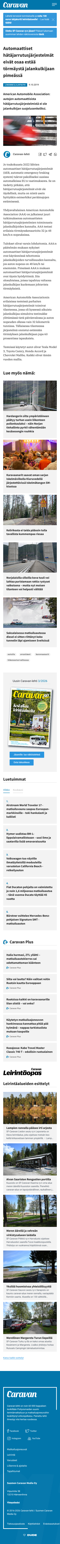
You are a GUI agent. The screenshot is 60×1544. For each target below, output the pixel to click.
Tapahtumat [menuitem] (13, 1471)
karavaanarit (42, 654)
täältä (8, 23)
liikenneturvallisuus (18, 660)
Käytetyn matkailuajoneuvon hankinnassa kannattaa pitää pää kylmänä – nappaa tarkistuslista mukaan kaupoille (27, 1025)
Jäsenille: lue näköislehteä (27, 754)
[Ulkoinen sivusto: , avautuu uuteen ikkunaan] (30, 717)
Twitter (33, 1430)
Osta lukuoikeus (22, 762)
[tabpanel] (30, 863)
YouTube (36, 1438)
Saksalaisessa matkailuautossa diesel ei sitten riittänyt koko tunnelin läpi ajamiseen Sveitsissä (27, 636)
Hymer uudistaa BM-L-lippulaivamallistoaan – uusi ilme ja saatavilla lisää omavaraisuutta (28, 837)
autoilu (11, 654)
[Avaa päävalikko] (54, 5)
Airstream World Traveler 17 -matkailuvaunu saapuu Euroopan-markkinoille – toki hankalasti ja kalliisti (27, 811)
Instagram (16, 1438)
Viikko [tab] (6, 789)
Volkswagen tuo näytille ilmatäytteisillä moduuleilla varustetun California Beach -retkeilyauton (24, 864)
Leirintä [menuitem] (11, 1454)
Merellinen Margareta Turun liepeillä (29, 1338)
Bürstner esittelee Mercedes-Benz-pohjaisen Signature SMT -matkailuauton (28, 919)
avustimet (25, 654)
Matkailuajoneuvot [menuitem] (17, 1449)
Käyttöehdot (34, 1524)
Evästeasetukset (51, 1524)
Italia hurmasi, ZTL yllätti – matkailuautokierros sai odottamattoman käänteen (23, 959)
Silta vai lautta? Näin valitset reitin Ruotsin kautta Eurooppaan (28, 981)
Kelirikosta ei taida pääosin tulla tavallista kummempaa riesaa (26, 532)
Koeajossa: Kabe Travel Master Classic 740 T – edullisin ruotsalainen (29, 1050)
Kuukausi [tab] (18, 789)
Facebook (14, 1430)
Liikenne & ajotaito (15, 85)
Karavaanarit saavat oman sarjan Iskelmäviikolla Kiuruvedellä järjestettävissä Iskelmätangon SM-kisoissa (28, 480)
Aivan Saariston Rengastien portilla (28, 1179)
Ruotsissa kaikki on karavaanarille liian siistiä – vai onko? (28, 1001)
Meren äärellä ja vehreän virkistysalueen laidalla (22, 1233)
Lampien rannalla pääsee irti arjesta (29, 1128)
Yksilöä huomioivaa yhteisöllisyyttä (28, 1286)
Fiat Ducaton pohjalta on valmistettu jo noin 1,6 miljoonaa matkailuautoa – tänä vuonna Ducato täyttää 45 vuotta (29, 893)
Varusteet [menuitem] (12, 1460)
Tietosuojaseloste (16, 1524)
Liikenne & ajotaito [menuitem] (17, 1465)
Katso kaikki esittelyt (13, 1358)
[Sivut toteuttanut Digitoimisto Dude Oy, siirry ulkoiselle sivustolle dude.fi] (30, 1536)
